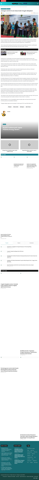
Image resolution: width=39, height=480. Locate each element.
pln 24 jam (28, 106)
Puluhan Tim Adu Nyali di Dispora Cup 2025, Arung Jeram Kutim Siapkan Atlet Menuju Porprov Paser (32, 165)
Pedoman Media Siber (30, 476)
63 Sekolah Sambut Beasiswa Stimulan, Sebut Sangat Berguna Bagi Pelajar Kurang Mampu (28, 436)
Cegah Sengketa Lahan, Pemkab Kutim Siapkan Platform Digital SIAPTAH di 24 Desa (9, 285)
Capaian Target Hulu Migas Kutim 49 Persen (15, 251)
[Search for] (37, 4)
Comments (32, 242)
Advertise (17, 476)
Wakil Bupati (36, 462)
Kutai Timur (8, 6)
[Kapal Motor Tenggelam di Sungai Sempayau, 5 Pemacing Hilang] (3, 248)
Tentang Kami (5, 476)
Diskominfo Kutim (3, 8)
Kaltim (5, 6)
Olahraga (4, 124)
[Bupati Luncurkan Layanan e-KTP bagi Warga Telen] (23, 53)
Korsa (8, 111)
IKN (32, 455)
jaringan (22, 106)
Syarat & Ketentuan (23, 476)
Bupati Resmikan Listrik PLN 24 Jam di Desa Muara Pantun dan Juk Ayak (20, 265)
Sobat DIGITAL (22, 474)
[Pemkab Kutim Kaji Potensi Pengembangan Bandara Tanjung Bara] (19, 160)
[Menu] (1, 4)
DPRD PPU (28, 455)
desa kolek (16, 106)
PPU (28, 462)
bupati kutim (32, 450)
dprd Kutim (33, 453)
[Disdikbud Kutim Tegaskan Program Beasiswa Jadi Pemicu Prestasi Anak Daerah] (29, 311)
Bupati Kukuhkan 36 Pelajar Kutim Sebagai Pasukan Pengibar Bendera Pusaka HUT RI (6, 236)
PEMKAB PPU (35, 460)
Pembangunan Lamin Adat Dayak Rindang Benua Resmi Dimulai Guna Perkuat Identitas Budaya (9, 369)
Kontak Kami (36, 476)
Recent (19, 242)
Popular (6, 242)
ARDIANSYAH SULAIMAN (31, 448)
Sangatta (31, 462)
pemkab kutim (29, 460)
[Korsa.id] (19, 4)
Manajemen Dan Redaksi (11, 476)
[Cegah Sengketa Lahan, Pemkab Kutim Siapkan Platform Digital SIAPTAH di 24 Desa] (10, 278)
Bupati (10, 106)
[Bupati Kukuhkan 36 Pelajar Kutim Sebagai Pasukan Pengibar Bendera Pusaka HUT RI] (6, 195)
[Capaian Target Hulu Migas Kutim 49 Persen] (3, 253)
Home (2, 6)
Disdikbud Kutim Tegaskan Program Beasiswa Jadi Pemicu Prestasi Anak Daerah (28, 352)
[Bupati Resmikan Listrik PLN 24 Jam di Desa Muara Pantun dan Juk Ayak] (3, 266)
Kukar (35, 457)
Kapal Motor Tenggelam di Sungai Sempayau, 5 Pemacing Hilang (19, 246)
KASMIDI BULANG (30, 457)
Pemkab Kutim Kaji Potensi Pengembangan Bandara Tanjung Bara (19, 165)
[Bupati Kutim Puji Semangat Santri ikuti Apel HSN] (3, 53)
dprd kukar (28, 453)
